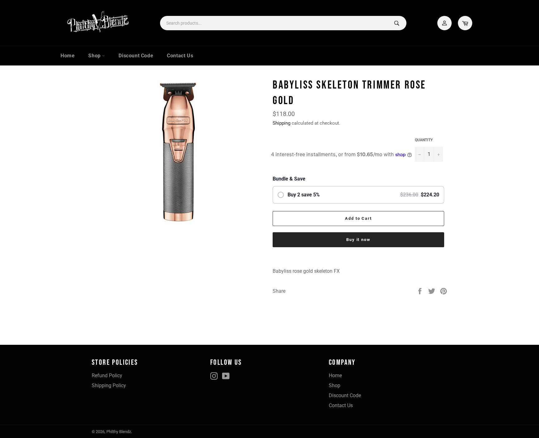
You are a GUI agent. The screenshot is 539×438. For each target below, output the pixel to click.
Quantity (424, 140)
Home (68, 56)
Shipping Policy (109, 385)
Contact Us (180, 56)
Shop (95, 56)
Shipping (281, 123)
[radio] (358, 195)
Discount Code (136, 56)
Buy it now (358, 239)
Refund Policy (107, 375)
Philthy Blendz (118, 431)
